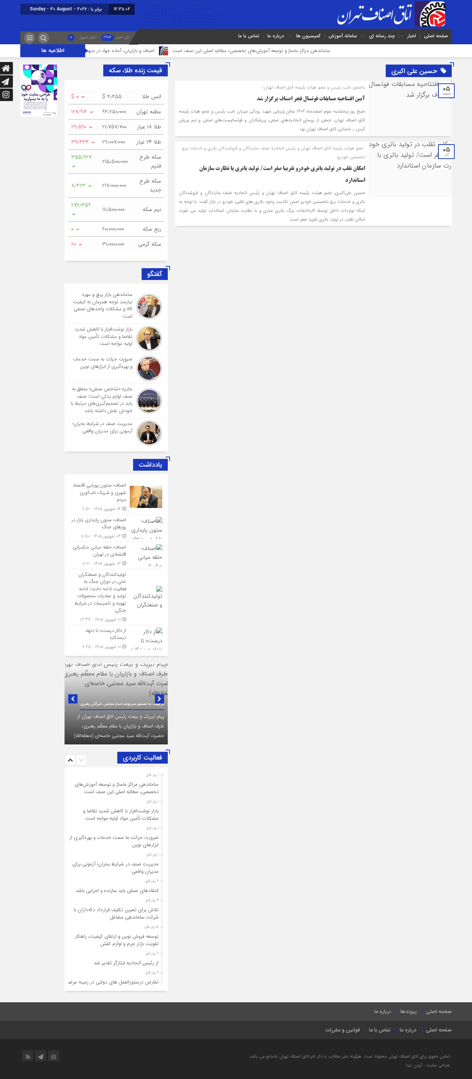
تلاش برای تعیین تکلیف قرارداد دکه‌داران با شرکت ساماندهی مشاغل (116, 913)
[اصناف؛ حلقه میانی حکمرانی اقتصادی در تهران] (116, 555)
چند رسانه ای (382, 36)
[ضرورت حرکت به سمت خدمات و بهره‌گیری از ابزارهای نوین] (116, 368)
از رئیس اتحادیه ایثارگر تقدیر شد (126, 963)
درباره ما (275, 36)
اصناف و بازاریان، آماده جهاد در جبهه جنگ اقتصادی (132, 51)
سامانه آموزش (343, 36)
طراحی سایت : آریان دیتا (428, 1065)
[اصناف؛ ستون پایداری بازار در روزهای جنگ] (116, 528)
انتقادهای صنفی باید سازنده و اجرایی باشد (117, 891)
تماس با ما (248, 36)
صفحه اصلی (436, 36)
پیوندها (408, 1011)
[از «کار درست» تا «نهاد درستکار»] (116, 637)
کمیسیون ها (308, 36)
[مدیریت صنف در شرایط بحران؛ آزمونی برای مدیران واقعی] (116, 432)
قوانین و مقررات (343, 1030)
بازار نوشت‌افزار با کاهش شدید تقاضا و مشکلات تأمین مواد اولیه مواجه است (121, 814)
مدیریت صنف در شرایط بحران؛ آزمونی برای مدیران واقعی (115, 867)
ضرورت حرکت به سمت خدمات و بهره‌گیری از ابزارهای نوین (114, 841)
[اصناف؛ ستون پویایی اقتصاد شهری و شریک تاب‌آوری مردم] (116, 497)
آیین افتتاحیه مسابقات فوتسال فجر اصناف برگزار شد (311, 99)
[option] (116, 703)
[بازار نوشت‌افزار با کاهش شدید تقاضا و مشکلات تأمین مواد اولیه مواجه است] (116, 338)
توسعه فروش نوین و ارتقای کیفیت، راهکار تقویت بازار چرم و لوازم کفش (117, 940)
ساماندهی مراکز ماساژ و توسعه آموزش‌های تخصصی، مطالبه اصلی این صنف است (277, 51)
